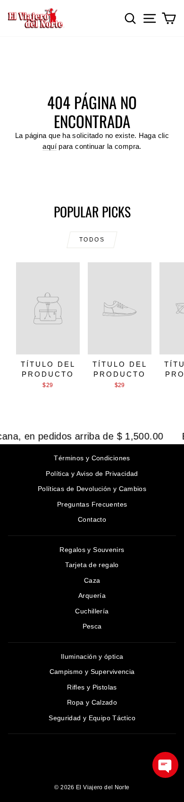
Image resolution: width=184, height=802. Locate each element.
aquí (49, 146)
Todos (92, 239)
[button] (165, 765)
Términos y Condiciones (92, 458)
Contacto (92, 519)
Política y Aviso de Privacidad (92, 473)
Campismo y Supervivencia (92, 671)
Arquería (92, 595)
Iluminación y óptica (92, 656)
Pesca (92, 626)
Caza (92, 580)
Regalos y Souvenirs (91, 549)
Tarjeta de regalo (91, 565)
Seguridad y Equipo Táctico (92, 718)
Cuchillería (92, 611)
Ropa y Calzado (92, 702)
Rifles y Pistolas (92, 687)
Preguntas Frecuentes (92, 504)
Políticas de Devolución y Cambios (92, 488)
